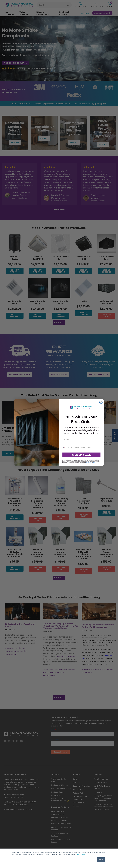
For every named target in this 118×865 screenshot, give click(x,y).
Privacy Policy (80, 854)
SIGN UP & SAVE (81, 455)
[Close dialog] (101, 401)
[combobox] (66, 447)
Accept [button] (101, 860)
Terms (94, 462)
